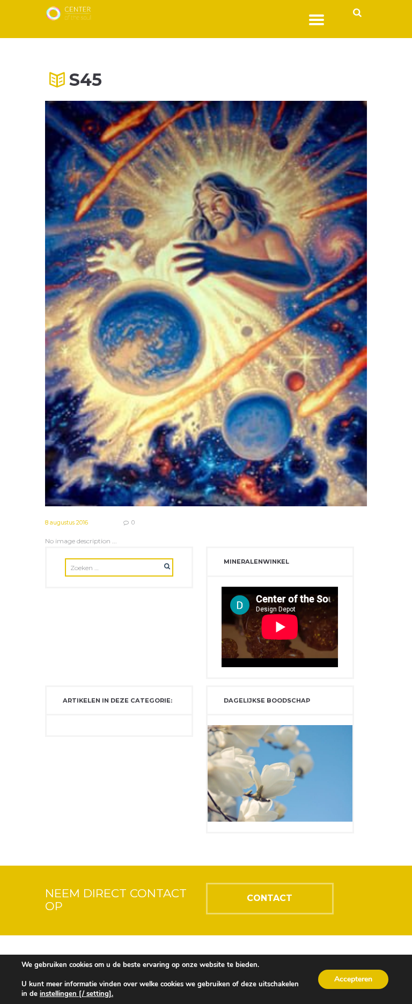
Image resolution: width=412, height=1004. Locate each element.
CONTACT (269, 898)
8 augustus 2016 (66, 522)
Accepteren (353, 979)
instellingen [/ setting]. (76, 994)
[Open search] (357, 12)
